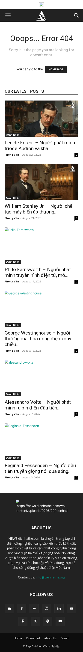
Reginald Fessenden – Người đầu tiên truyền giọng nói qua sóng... (40, 468)
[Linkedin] (59, 608)
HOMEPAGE (56, 69)
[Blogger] (9, 608)
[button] (7, 15)
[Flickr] (34, 608)
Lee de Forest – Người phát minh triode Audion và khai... (40, 145)
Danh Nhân (13, 134)
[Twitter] (35, 621)
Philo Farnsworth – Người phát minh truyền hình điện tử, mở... (38, 272)
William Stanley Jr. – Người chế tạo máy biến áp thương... (38, 209)
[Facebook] (21, 608)
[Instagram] (46, 608)
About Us (50, 638)
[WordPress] (47, 621)
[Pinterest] (22, 621)
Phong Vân (12, 154)
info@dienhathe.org (50, 577)
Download (33, 638)
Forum (65, 638)
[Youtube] (60, 621)
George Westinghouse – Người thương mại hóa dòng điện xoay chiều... (38, 338)
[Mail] (71, 608)
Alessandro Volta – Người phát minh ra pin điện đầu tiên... (38, 405)
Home (18, 638)
